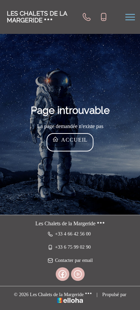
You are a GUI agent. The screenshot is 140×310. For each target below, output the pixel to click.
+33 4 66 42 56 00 (73, 233)
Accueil (74, 140)
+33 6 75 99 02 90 (73, 247)
